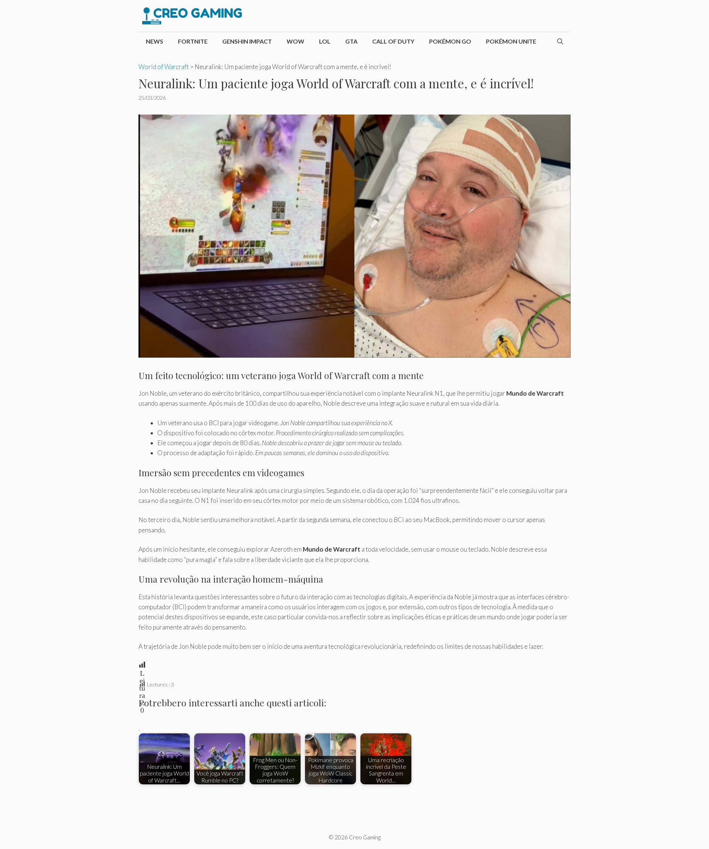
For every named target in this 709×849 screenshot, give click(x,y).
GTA (351, 41)
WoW (295, 41)
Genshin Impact (247, 41)
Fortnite (193, 41)
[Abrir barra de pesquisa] (560, 41)
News (154, 41)
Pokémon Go (450, 41)
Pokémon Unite (511, 41)
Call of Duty (393, 41)
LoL (324, 41)
